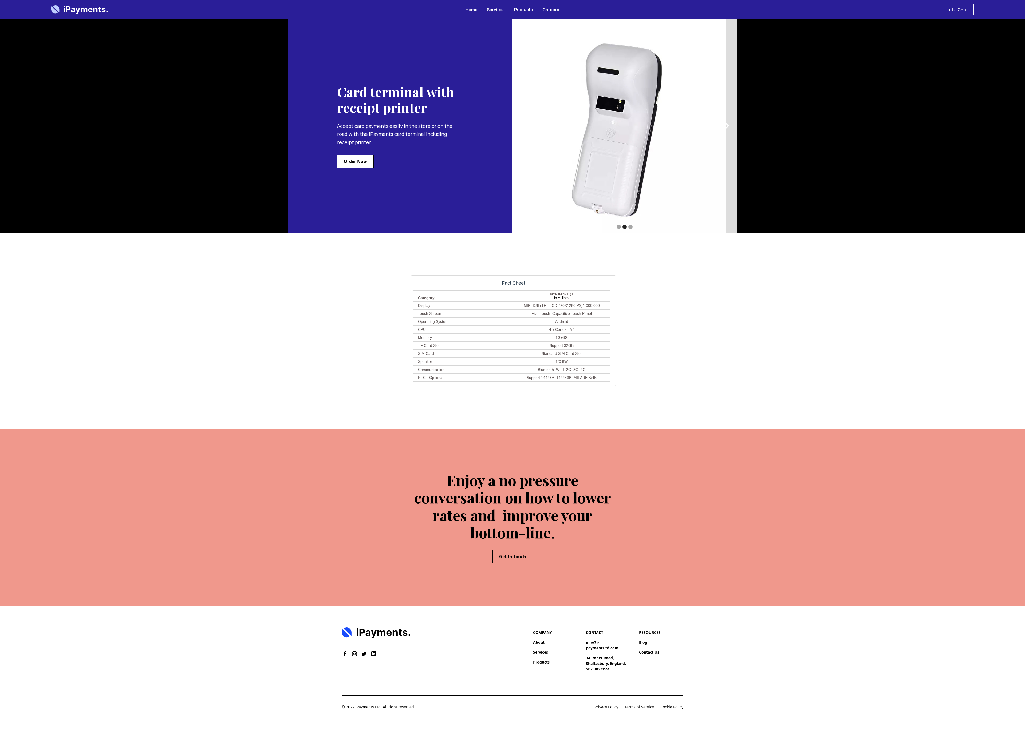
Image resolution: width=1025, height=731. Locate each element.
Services (496, 10)
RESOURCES (650, 632)
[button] (523, 126)
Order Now (355, 161)
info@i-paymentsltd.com (602, 645)
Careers (550, 10)
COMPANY (542, 632)
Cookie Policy (671, 706)
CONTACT (594, 632)
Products (523, 10)
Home (472, 10)
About (539, 642)
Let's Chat (957, 10)
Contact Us (649, 652)
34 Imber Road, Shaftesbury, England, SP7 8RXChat (606, 663)
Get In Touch (512, 556)
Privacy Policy (606, 706)
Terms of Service (639, 706)
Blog (643, 642)
